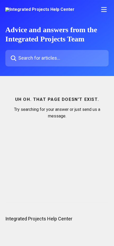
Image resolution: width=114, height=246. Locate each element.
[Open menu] (104, 9)
